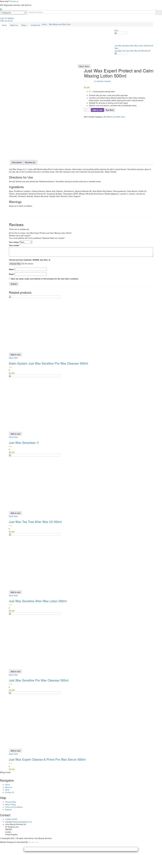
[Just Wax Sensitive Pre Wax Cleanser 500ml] (34, 640)
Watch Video (84, 66)
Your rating (14, 242)
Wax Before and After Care (59, 24)
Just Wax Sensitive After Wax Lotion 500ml (38, 601)
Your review (14, 245)
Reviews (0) (30, 162)
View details (11, 155)
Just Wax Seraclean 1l (24, 442)
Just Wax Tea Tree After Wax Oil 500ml (35, 521)
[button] (6, 20)
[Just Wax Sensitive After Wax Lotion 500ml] (34, 561)
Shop (23, 25)
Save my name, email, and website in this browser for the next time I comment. (45, 278)
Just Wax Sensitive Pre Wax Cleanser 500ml (38, 680)
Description (17, 162)
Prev (116, 30)
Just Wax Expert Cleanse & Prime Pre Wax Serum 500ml (47, 759)
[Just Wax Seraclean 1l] (34, 403)
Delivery (8, 809)
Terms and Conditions (14, 807)
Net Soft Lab (33, 842)
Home (4, 25)
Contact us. (14, 1)
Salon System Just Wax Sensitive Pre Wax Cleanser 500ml (48, 363)
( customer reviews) (102, 81)
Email (12, 274)
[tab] (17, 162)
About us (14, 25)
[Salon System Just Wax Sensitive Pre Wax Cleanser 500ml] (34, 323)
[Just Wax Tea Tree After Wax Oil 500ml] (34, 482)
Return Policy (10, 804)
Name (12, 269)
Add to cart (97, 110)
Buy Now (110, 110)
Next (116, 48)
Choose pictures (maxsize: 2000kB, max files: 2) (29, 259)
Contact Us (35, 25)
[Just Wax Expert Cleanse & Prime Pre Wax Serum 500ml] (34, 720)
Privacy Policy (10, 802)
